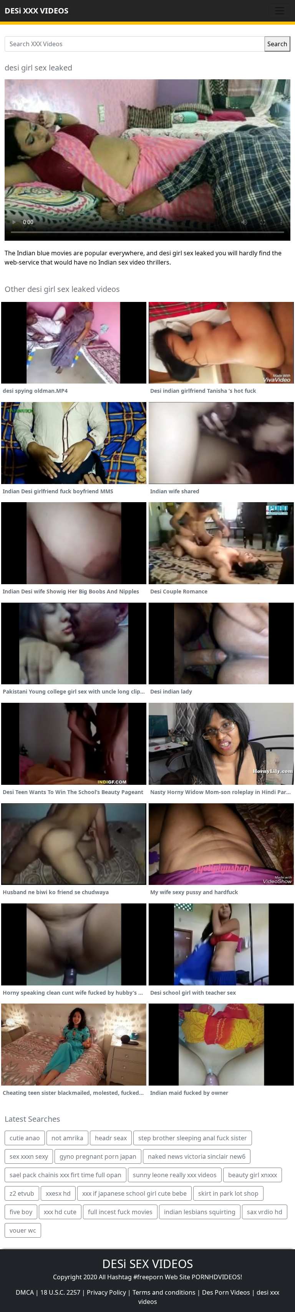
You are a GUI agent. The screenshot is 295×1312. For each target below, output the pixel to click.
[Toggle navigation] (279, 10)
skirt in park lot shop (228, 1193)
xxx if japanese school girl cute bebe (134, 1193)
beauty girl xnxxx (252, 1175)
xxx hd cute (60, 1212)
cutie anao (25, 1138)
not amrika (67, 1138)
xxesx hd (58, 1193)
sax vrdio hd (264, 1212)
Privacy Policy (106, 1292)
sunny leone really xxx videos (175, 1175)
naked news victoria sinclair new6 (196, 1156)
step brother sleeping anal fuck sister (192, 1138)
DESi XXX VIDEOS (36, 10)
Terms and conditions (164, 1292)
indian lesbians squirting (199, 1212)
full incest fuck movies (120, 1212)
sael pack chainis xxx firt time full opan (65, 1175)
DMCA (25, 1292)
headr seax (111, 1138)
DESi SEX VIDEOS (147, 1264)
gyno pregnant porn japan (98, 1156)
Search (277, 44)
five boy (21, 1212)
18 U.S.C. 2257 (60, 1292)
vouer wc (23, 1230)
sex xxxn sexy (29, 1156)
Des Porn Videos (226, 1292)
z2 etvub (22, 1193)
